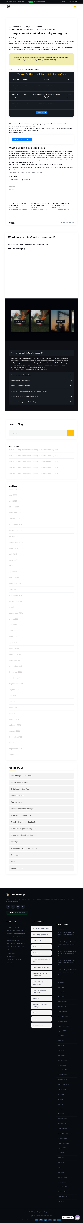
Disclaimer (10, 963)
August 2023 (14, 690)
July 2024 (13, 625)
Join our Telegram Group (21, 139)
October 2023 (14, 678)
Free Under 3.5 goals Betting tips (43, 29)
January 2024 (14, 660)
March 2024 (14, 648)
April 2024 (13, 642)
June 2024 (13, 631)
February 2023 (15, 725)
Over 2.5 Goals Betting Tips (16, 934)
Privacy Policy (11, 956)
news (13, 861)
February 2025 (15, 583)
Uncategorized (17, 868)
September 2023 (16, 684)
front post (15, 855)
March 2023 (14, 719)
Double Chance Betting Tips (16, 943)
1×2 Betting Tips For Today (21, 776)
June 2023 (13, 701)
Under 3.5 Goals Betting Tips (16, 930)
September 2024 (16, 613)
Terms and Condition (14, 960)
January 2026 (14, 519)
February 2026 (15, 513)
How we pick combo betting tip (21, 380)
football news (16, 802)
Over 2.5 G (60, 321)
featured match (17, 795)
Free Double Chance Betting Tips (24, 822)
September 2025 (16, 542)
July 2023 (13, 695)
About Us (10, 950)
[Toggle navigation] (75, 7)
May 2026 (13, 495)
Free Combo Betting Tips (21, 815)
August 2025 (14, 548)
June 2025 (13, 560)
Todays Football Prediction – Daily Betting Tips (38, 33)
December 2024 (15, 595)
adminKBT (18, 27)
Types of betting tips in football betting (23, 402)
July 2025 (13, 554)
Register (74, 2)
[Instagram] (13, 907)
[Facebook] (8, 907)
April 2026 (13, 501)
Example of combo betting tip (20, 386)
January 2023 (14, 731)
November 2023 (15, 672)
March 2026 (14, 507)
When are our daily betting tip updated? (27, 353)
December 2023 (15, 666)
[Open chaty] (77, 1217)
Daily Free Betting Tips (20, 29)
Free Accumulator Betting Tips (23, 809)
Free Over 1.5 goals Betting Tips (23, 828)
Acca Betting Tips (13, 940)
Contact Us (11, 953)
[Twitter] (18, 907)
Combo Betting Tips (13, 927)
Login (63, 2)
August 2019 (14, 754)
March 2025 (14, 577)
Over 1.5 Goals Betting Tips (15, 937)
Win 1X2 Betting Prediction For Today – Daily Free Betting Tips (33, 449)
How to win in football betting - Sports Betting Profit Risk (28, 391)
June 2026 (13, 489)
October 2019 (14, 743)
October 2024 (15, 607)
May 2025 (13, 566)
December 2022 (15, 737)
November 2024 (15, 601)
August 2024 (14, 619)
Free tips (14, 842)
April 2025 (13, 572)
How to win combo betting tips (21, 375)
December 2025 (15, 524)
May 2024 (13, 636)
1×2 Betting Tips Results (20, 782)
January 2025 (14, 589)
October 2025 (14, 536)
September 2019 (15, 749)
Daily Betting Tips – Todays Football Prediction (40, 204)
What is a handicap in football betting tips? (24, 396)
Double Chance (20, 321)
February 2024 (15, 654)
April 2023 (13, 713)
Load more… (40, 113)
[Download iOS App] (23, 907)
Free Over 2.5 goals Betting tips (23, 835)
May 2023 (13, 707)
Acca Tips (40, 321)
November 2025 (15, 530)
